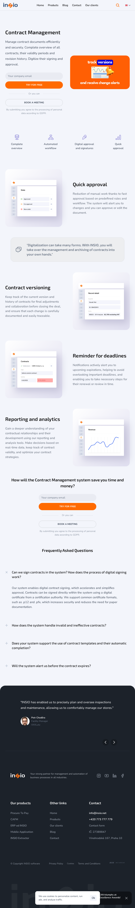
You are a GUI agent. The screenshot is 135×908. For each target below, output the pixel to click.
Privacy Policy (56, 863)
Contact (54, 838)
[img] (18, 775)
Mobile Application (22, 832)
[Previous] (105, 742)
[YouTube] (107, 776)
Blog (53, 832)
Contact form (97, 825)
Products (20, 14)
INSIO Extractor (20, 838)
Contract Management (58, 14)
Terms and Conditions (89, 863)
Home (10, 14)
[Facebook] (122, 776)
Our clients (56, 825)
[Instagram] (99, 776)
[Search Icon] (117, 5)
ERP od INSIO (19, 825)
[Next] (114, 742)
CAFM (14, 819)
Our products (21, 803)
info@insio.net (97, 813)
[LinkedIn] (115, 776)
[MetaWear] (117, 863)
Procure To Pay (36, 14)
